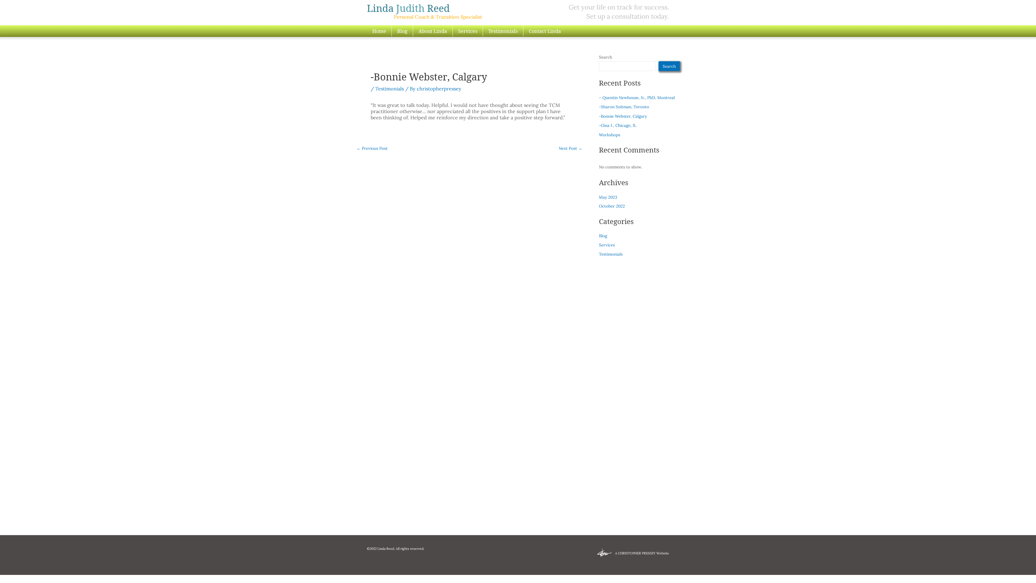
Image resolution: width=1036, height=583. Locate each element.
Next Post (570, 148)
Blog (402, 31)
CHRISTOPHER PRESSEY (637, 553)
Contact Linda (545, 31)
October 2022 (612, 206)
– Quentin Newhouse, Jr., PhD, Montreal (637, 97)
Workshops (609, 134)
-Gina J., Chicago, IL (617, 125)
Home (379, 31)
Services (467, 31)
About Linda (432, 31)
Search (605, 57)
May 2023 (608, 197)
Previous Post (372, 148)
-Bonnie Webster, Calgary (623, 116)
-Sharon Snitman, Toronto (624, 106)
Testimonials (503, 31)
